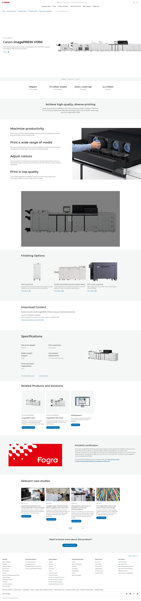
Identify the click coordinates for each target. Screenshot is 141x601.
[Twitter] (133, 593)
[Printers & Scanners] (69, 6)
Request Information (69, 545)
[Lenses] (56, 6)
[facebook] (126, 593)
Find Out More (26, 516)
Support (78, 79)
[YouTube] (137, 593)
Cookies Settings (98, 589)
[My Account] (134, 2)
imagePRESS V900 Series (54, 418)
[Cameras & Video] (51, 6)
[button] (58, 528)
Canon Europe (6, 593)
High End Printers (7, 38)
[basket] (137, 2)
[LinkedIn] (130, 593)
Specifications (70, 79)
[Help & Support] (91, 6)
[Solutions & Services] (81, 6)
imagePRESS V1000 (28, 418)
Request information (28, 427)
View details (75, 424)
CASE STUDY (24, 503)
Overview (64, 79)
